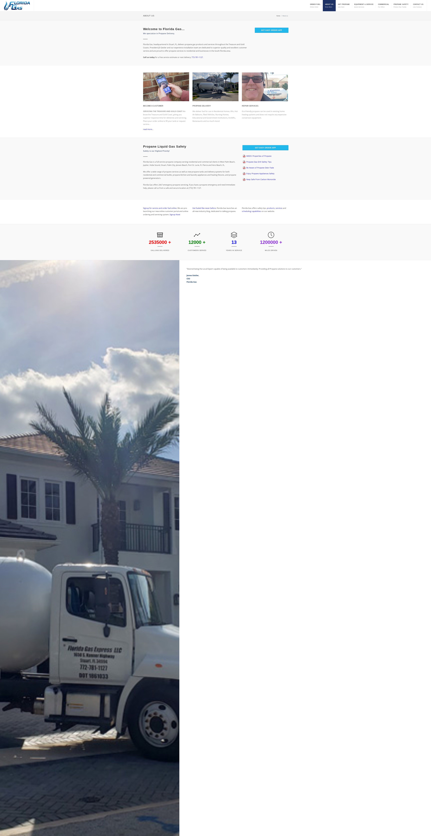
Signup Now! (175, 214)
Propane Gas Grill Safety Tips (258, 162)
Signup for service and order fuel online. (160, 208)
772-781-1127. (197, 57)
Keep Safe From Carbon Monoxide (261, 179)
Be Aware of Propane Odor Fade (260, 168)
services (279, 208)
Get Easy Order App (271, 30)
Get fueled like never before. (204, 208)
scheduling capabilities (252, 211)
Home (278, 16)
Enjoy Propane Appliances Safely (260, 173)
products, (270, 208)
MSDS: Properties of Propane (258, 156)
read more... (148, 129)
